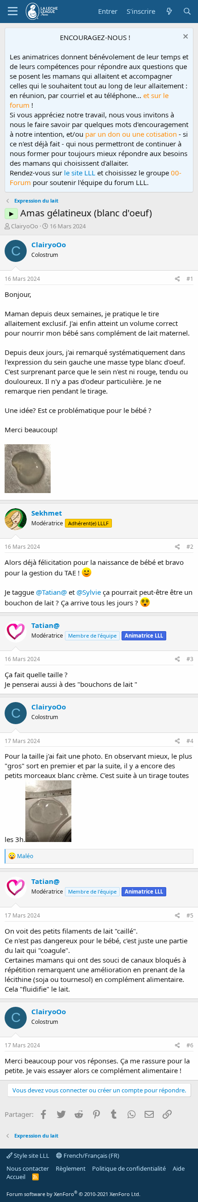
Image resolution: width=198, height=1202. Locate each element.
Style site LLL (30, 1155)
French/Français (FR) (90, 1155)
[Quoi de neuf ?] (169, 11)
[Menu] (12, 11)
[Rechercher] (187, 11)
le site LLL (79, 172)
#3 (189, 659)
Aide (179, 1168)
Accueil (15, 1177)
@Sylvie (88, 592)
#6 (189, 1045)
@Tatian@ (51, 592)
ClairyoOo (24, 226)
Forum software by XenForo (73, 1193)
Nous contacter (27, 1168)
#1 (189, 279)
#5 (189, 915)
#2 (189, 547)
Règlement (71, 1168)
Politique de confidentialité (129, 1168)
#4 (189, 741)
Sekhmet (46, 512)
